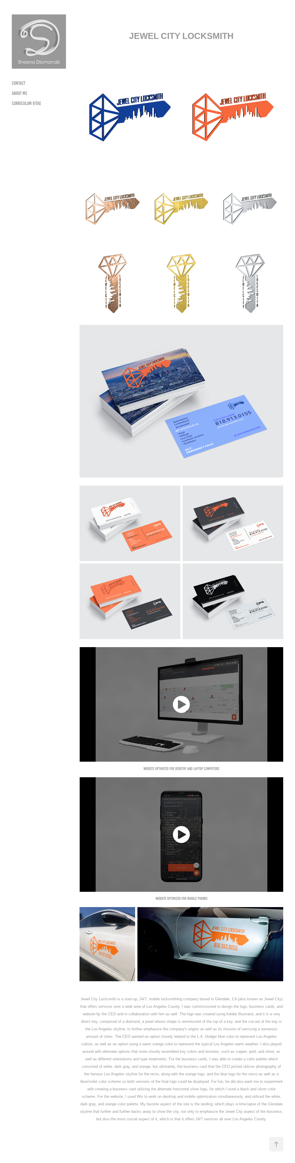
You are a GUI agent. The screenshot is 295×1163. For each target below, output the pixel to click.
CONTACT (18, 83)
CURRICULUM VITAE (26, 103)
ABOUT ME (19, 93)
